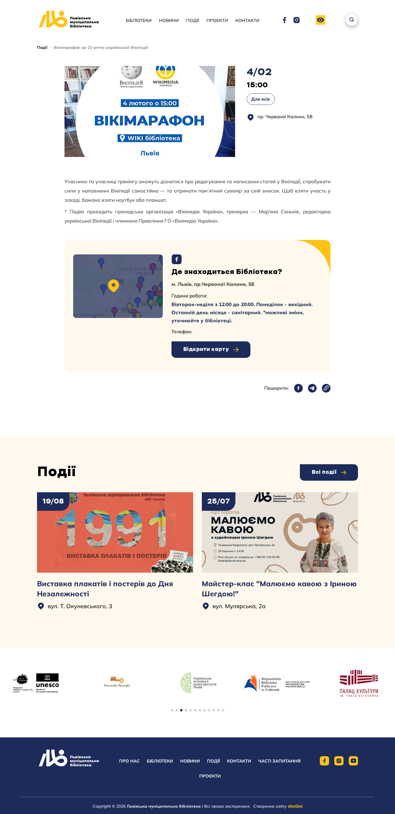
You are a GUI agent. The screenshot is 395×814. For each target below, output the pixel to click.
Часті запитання (279, 761)
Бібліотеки (139, 20)
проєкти (210, 776)
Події (192, 20)
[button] (320, 20)
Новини (169, 20)
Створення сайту (278, 806)
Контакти (247, 20)
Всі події (324, 472)
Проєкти (217, 20)
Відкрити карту (206, 349)
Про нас (129, 761)
